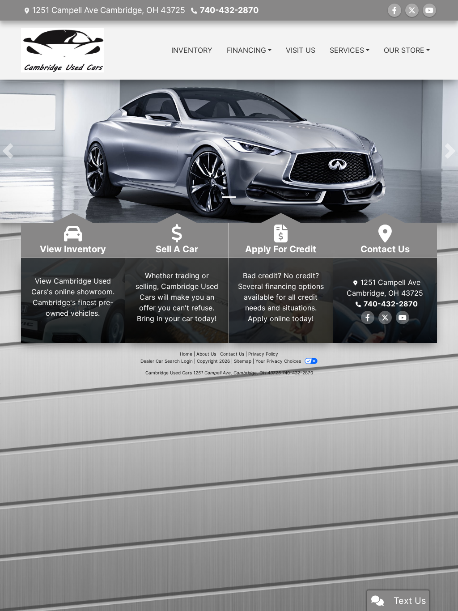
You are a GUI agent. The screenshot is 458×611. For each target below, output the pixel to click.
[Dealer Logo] (62, 50)
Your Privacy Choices (278, 361)
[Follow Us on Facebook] (394, 10)
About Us (206, 353)
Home (186, 353)
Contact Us (232, 353)
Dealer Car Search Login (166, 361)
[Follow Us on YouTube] (429, 10)
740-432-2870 (229, 10)
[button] (8, 151)
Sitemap (242, 361)
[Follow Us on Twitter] (412, 10)
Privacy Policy (263, 353)
